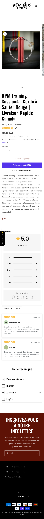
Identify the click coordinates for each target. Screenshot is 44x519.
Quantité (5, 146)
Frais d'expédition (7, 136)
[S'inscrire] (36, 453)
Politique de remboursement (15, 472)
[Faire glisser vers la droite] (26, 87)
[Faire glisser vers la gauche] (17, 87)
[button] (2, 6)
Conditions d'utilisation (13, 477)
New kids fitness (12, 512)
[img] (7, 128)
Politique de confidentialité (15, 467)
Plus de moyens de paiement (22, 170)
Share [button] (6, 219)
